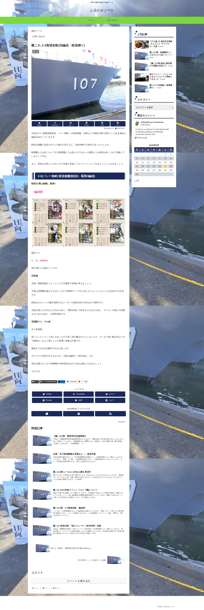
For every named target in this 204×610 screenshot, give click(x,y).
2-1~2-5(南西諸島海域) (49, 381)
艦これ (36, 381)
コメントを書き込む (79, 580)
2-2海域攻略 (72, 381)
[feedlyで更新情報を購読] (78, 413)
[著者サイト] (46, 413)
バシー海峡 (83, 381)
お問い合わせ (38, 36)
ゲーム (62, 381)
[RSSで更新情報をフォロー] (110, 413)
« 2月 (136, 180)
